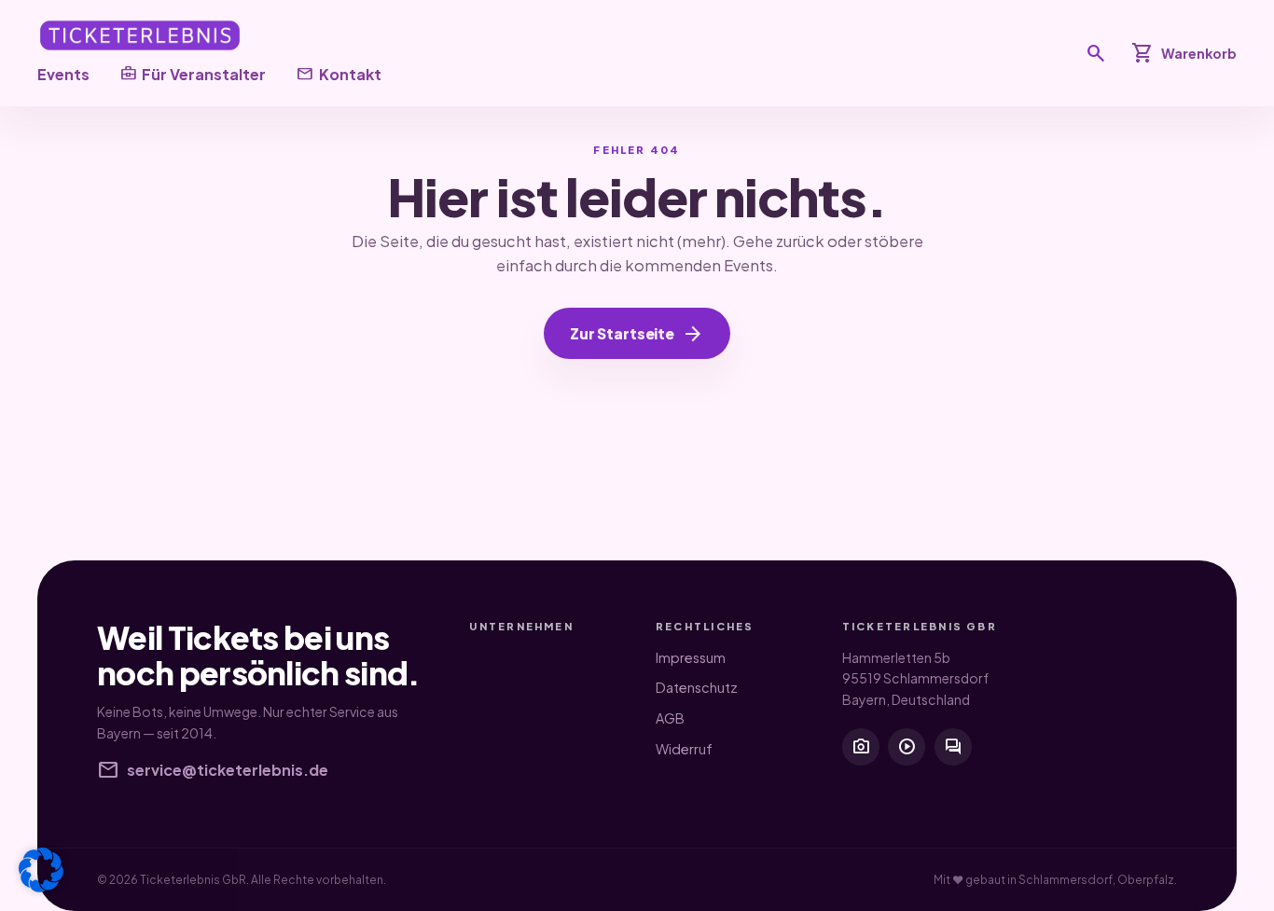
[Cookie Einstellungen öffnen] (41, 870)
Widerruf (684, 748)
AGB (670, 718)
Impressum (691, 657)
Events (63, 74)
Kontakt (338, 73)
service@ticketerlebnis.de (212, 770)
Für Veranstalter (192, 73)
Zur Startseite (637, 334)
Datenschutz (697, 687)
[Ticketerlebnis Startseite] (139, 35)
